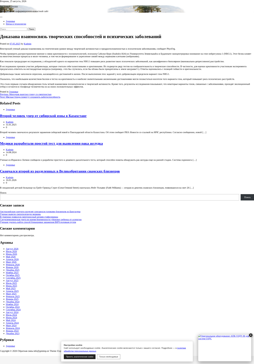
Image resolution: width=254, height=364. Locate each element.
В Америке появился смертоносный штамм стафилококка (29, 217)
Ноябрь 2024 (12, 304)
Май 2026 (11, 256)
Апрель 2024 (12, 323)
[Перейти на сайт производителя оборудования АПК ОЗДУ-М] (224, 348)
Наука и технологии (16, 24)
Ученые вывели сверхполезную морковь (20, 214)
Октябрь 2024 (13, 307)
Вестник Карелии (9, 6)
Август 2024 (12, 312)
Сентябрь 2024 (13, 309)
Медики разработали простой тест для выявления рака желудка (51, 143)
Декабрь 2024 (12, 301)
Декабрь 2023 (12, 333)
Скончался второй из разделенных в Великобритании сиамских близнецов (60, 171)
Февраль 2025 (13, 296)
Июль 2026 (11, 251)
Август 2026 (12, 249)
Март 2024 (11, 325)
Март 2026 (11, 262)
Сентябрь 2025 (13, 278)
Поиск (3, 192)
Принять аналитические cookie (79, 357)
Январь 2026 (12, 267)
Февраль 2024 (13, 328)
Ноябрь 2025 (12, 272)
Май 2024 (11, 320)
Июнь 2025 (11, 286)
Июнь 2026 (11, 254)
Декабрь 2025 (12, 270)
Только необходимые (108, 357)
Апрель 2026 (12, 259)
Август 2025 (12, 280)
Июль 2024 (11, 315)
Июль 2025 (11, 283)
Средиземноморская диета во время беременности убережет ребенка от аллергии (41, 219)
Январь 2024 (12, 331)
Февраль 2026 (13, 264)
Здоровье (10, 21)
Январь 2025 (12, 299)
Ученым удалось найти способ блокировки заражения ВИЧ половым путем (38, 222)
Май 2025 (11, 288)
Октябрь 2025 (13, 275)
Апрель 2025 (12, 291)
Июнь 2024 (11, 317)
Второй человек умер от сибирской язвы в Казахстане (43, 116)
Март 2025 (11, 294)
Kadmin (27, 44)
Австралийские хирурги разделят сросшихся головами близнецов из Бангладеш (40, 211)
